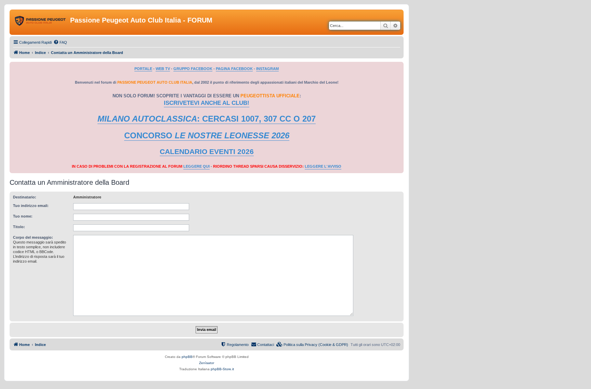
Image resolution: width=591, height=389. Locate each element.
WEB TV (163, 69)
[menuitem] (60, 42)
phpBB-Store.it (222, 369)
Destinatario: (24, 197)
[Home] (40, 22)
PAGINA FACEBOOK (234, 69)
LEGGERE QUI (196, 166)
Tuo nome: (22, 216)
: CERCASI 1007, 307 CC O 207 (206, 118)
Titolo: (19, 227)
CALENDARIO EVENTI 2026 (207, 152)
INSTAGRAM (267, 69)
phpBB (187, 357)
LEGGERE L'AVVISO (323, 166)
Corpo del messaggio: (33, 237)
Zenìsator (206, 363)
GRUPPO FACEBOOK (192, 69)
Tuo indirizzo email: (31, 206)
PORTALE (143, 69)
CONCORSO (206, 135)
